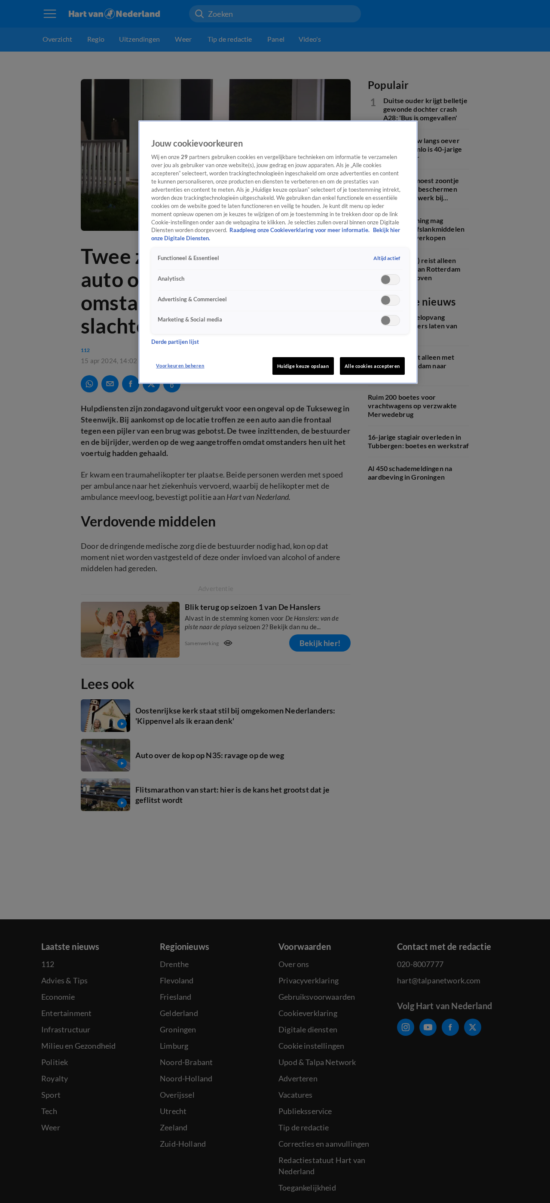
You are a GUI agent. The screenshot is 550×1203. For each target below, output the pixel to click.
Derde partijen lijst (175, 342)
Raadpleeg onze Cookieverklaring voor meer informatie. (300, 230)
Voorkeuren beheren (180, 365)
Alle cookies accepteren (372, 366)
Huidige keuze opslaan (303, 366)
